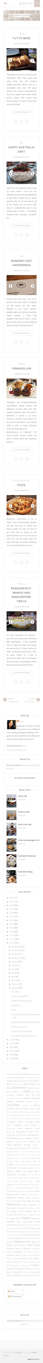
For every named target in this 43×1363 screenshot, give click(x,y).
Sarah (21, 722)
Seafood (27, 1248)
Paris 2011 (25, 1225)
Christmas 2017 (31, 1115)
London (10, 1184)
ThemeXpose (27, 1352)
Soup (15, 1258)
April (13, 977)
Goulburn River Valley (17, 1162)
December (15, 947)
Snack (9, 1259)
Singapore (25, 1255)
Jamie (29, 1171)
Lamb (16, 1181)
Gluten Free (12, 1158)
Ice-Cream (12, 1168)
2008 (11, 1043)
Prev (10, 60)
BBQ (21, 142)
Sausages (11, 1249)
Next (32, 60)
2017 (11, 917)
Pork (32, 1235)
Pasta (26, 1228)
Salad (30, 1245)
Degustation (22, 1132)
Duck (24, 1135)
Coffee (21, 1122)
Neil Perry (18, 1215)
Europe (22, 1138)
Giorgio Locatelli (21, 480)
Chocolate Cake (27, 1105)
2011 (11, 939)
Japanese (12, 1174)
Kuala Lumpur (35, 1178)
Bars (37, 1081)
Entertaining (13, 1138)
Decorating (11, 1132)
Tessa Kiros (16, 1266)
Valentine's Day (31, 1269)
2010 (11, 943)
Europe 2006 (32, 1138)
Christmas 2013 (30, 1112)
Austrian (10, 1078)
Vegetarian (18, 1272)
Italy (25, 1171)
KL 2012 (15, 1178)
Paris (19, 1225)
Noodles (12, 1221)
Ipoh (14, 1171)
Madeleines (15, 1191)
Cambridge (12, 1095)
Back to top (33, 1359)
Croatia (10, 1125)
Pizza (21, 485)
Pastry (33, 1228)
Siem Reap (28, 1252)
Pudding (10, 1238)
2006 (11, 1051)
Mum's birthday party (29, 1211)
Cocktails (12, 1121)
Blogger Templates (9, 1352)
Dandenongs (12, 1128)
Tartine (26, 1262)
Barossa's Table (27, 1081)
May (13, 973)
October (14, 954)
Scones (19, 1249)
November (15, 950)
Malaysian (12, 1197)
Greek (30, 1162)
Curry (27, 1125)
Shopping (18, 1251)
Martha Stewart (33, 1198)
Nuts (20, 1222)
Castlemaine (11, 1098)
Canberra (21, 1095)
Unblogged (19, 1268)
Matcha (14, 1201)
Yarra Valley (24, 1275)
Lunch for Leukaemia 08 (17, 1188)
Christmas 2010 (28, 1109)
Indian (9, 1171)
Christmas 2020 (27, 1119)
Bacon (23, 1078)
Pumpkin (27, 1238)
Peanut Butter (12, 1232)
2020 (11, 905)
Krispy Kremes (24, 1178)
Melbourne (15, 1204)
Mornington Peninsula (16, 1208)
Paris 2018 (10, 1228)
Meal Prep (22, 1201)
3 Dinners (11, 1074)
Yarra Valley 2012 (35, 1276)
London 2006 (18, 1185)
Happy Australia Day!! (19, 996)
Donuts (19, 1135)
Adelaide (35, 1074)
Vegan (9, 1272)
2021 (11, 902)
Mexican (33, 1205)
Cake (27, 1091)
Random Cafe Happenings (21, 1001)
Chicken (11, 1101)
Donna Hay (11, 1135)
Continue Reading (21, 112)
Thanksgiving (25, 1266)
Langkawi (23, 1181)
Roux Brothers (20, 1245)
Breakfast (20, 1087)
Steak (36, 1258)
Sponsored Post (25, 1258)
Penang (30, 1232)
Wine (9, 1275)
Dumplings (32, 1135)
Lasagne (31, 1181)
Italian (19, 1171)
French (32, 1141)
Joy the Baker (33, 1175)
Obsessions (29, 1222)
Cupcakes (19, 1125)
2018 (11, 913)
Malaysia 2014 (26, 1195)
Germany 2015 (13, 1152)
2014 (11, 928)
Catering (19, 1098)
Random (10, 1242)
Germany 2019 (25, 1155)
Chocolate (14, 1105)
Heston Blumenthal (22, 1165)
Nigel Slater (15, 1218)
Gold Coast (21, 1158)
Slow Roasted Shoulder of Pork (23, 1036)
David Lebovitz (26, 1128)
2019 (11, 909)
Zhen (24, 746)
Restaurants (23, 1241)
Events (11, 1141)
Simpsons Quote (14, 1255)
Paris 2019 (18, 1228)
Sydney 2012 (18, 1262)
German (21, 363)
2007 (11, 1047)
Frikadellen (15, 1005)
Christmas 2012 (17, 1112)
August (14, 962)
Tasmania (32, 1262)
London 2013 (28, 1185)
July (13, 965)
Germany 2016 (24, 1152)
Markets (22, 1198)
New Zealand (28, 1215)
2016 (11, 920)
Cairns (20, 1092)
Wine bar (15, 1275)
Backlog (16, 1078)
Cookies (30, 1121)
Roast (10, 1245)
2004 (11, 1058)
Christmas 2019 (16, 1119)
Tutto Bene (21, 38)
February (15, 984)
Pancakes (12, 1225)
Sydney (10, 1262)
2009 (11, 1040)
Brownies (31, 1088)
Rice (34, 1242)
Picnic (18, 1235)
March (14, 980)
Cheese (21, 33)
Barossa (17, 1081)
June (13, 969)
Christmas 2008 (14, 1109)
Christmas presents (19, 1027)
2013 (11, 932)
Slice (31, 1255)
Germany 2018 (13, 1155)
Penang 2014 (11, 1235)
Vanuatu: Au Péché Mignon (21, 1031)
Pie (22, 1235)
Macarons (31, 1188)
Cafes (21, 256)
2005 (11, 1055)
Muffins (15, 1211)
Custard (35, 1125)
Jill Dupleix (22, 1175)
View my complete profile (17, 750)
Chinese (21, 1101)
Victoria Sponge (30, 1272)
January (14, 988)
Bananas (10, 1081)
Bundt (37, 1088)
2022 (11, 898)
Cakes (33, 1092)
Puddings (18, 1238)
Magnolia (32, 1191)
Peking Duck (23, 1232)
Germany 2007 (13, 1148)
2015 (11, 924)
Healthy (11, 1164)
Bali (27, 1078)
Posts (12, 1291)
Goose (28, 1158)
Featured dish (21, 1142)
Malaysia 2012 (13, 1194)
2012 (11, 935)
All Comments (15, 1296)
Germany (28, 1145)
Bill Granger (30, 1084)
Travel (34, 1265)
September (16, 958)
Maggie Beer (24, 1191)
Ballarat (32, 1078)
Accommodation (23, 1074)
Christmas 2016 (18, 1115)
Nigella (21, 584)
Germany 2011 (25, 1148)
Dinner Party (34, 1132)
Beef (9, 1084)
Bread (10, 1088)
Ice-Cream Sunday (26, 1168)
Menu (26, 1205)
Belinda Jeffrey (18, 1084)
